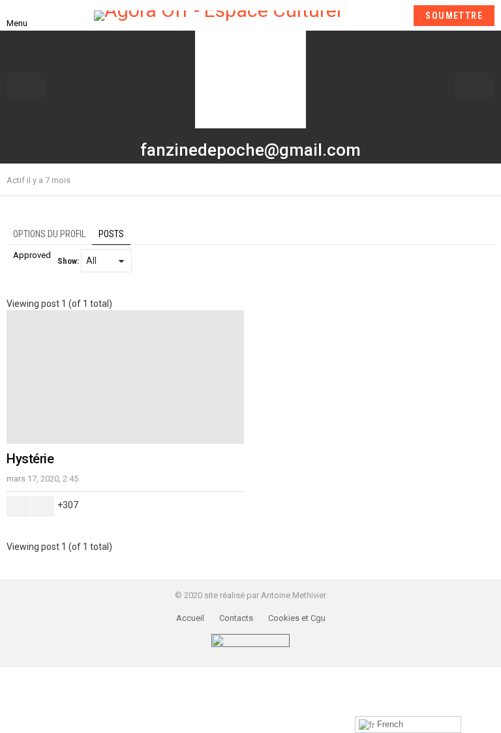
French (388, 724)
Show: (68, 261)
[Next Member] (474, 85)
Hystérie (30, 459)
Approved (32, 255)
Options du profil (49, 234)
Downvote (42, 506)
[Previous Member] (26, 85)
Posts (111, 234)
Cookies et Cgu (297, 618)
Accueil (190, 618)
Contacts (236, 618)
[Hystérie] (125, 377)
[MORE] (486, 180)
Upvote (18, 506)
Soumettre (454, 15)
